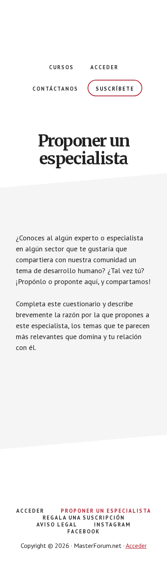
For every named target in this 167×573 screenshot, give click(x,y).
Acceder (136, 545)
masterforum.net (83, 24)
